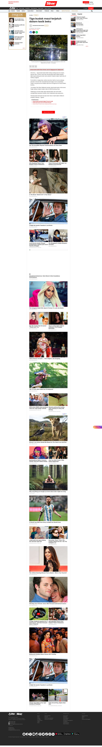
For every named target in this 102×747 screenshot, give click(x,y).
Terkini (18, 11)
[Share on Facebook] (30, 32)
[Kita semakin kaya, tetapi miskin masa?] (11, 20)
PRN (17, 8)
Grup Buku (65, 721)
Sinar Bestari (34, 8)
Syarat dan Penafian (49, 718)
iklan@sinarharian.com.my (14, 730)
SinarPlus (27, 8)
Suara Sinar (30, 11)
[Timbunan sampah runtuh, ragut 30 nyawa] (73, 18)
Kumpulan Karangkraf (68, 720)
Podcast (47, 11)
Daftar (91, 2)
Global (38, 718)
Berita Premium (66, 11)
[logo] (12, 714)
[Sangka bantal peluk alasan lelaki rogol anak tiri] (73, 43)
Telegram (52, 69)
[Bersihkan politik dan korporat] (11, 26)
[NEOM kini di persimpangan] (73, 24)
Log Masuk (85, 2)
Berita (23, 11)
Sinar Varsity (48, 8)
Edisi (38, 716)
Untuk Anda (75, 11)
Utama (13, 11)
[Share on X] (33, 32)
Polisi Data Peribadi (49, 719)
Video (57, 11)
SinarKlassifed (11, 728)
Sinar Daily (21, 8)
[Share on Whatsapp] (36, 32)
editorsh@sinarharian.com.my (16, 724)
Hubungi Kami (47, 715)
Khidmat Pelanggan (85, 719)
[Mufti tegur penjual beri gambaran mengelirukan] (11, 38)
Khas (52, 11)
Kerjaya (46, 716)
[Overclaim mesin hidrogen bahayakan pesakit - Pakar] (11, 32)
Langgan (91, 8)
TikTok (59, 69)
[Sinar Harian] (51, 3)
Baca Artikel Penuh (48, 112)
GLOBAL (31, 15)
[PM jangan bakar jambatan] (11, 44)
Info (83, 718)
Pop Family (40, 8)
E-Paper (85, 8)
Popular (80, 14)
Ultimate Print (66, 722)
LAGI (24, 48)
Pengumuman (85, 715)
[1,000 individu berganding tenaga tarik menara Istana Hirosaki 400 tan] (73, 30)
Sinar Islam (39, 11)
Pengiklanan (11, 727)
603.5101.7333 (12, 723)
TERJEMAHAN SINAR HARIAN (38, 25)
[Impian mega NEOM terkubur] (73, 37)
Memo (83, 716)
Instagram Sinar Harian (98, 427)
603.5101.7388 (12, 721)
